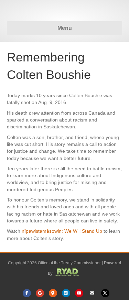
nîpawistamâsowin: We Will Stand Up (62, 231)
